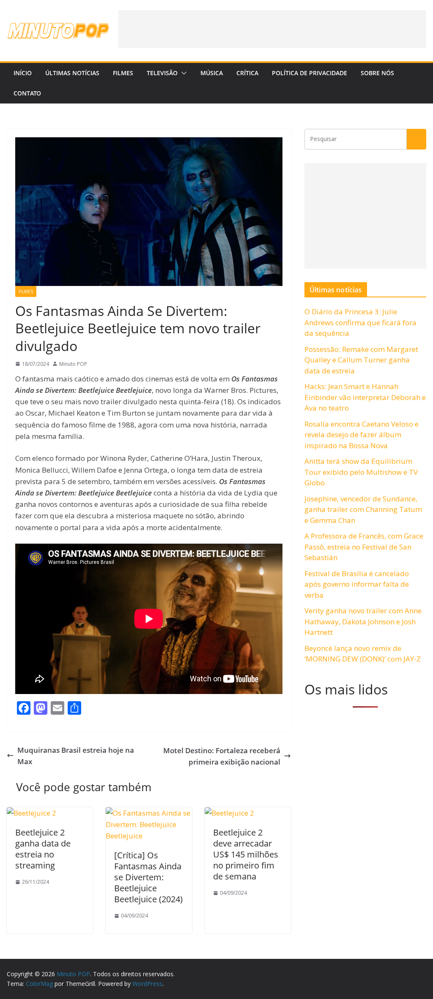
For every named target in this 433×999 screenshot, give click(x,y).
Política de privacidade (309, 73)
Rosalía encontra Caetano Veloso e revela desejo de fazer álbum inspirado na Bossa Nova (361, 434)
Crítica (247, 73)
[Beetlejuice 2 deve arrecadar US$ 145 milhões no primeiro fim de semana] (229, 813)
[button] (182, 73)
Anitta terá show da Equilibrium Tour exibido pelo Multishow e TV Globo (361, 471)
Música (211, 73)
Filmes (123, 73)
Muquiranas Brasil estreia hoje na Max (75, 755)
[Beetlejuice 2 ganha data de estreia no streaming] (31, 813)
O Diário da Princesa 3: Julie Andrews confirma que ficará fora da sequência (360, 322)
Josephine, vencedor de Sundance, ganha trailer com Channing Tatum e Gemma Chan (363, 509)
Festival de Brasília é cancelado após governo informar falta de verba (356, 584)
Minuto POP (73, 363)
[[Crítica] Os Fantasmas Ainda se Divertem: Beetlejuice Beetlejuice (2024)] (149, 813)
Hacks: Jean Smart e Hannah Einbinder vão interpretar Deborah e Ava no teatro (365, 397)
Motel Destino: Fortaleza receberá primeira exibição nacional (221, 756)
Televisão (162, 73)
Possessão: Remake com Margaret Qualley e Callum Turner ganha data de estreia (361, 360)
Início (23, 73)
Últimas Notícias (72, 73)
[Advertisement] (272, 29)
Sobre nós (377, 73)
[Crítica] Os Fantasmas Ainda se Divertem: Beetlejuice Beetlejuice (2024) (148, 877)
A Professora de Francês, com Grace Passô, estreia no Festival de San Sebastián (363, 546)
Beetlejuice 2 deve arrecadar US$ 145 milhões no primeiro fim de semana (245, 854)
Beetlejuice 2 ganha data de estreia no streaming (43, 849)
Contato (27, 93)
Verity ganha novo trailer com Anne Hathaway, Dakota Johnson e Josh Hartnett (363, 621)
